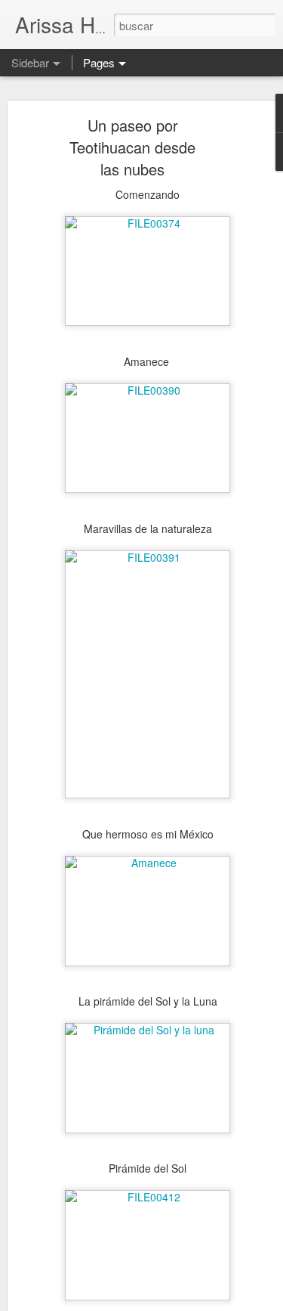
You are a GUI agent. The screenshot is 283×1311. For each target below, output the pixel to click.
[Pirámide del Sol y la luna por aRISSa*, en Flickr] (147, 1029)
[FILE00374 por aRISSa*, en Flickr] (147, 223)
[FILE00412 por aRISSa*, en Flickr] (147, 1196)
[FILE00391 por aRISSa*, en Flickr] (147, 557)
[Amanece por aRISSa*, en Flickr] (147, 862)
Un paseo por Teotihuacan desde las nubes (132, 147)
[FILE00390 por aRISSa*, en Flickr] (147, 390)
